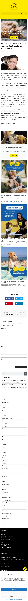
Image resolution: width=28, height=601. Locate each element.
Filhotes (4, 460)
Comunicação (5, 423)
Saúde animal (5, 510)
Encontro (4, 444)
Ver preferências (14, 596)
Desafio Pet (4, 434)
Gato (3, 465)
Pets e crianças (5, 494)
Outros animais (5, 484)
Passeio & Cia (5, 489)
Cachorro (4, 415)
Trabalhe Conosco (5, 541)
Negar (14, 592)
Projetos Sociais (5, 502)
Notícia (3, 479)
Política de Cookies (9, 599)
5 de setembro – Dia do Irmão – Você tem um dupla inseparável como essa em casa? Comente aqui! (13, 195)
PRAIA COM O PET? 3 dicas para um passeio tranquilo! (14, 384)
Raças (3, 505)
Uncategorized (5, 518)
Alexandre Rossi (4, 534)
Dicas (3, 436)
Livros (3, 473)
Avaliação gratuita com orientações (9, 557)
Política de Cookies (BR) (6, 544)
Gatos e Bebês (5, 468)
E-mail (2, 353)
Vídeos (3, 521)
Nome (2, 346)
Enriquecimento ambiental (8, 450)
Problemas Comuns (6, 497)
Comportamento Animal (7, 420)
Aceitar (14, 589)
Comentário (4, 328)
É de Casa (4, 442)
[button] (26, 573)
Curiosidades (5, 426)
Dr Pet (3, 439)
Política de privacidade (17, 599)
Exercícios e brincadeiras (7, 457)
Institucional (5, 471)
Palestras (4, 487)
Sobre (2, 533)
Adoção (3, 407)
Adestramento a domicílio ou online (9, 556)
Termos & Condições (5, 545)
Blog (2, 537)
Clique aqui (14, 37)
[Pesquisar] (25, 373)
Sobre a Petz (3, 549)
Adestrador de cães (6, 397)
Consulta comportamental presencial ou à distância (12, 559)
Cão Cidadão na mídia (7, 418)
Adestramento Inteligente (7, 536)
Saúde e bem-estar (6, 513)
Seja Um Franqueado (5, 539)
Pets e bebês (5, 492)
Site (2, 359)
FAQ (2, 542)
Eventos (4, 455)
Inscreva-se (4, 127)
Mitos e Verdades (6, 476)
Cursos (3, 431)
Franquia (4, 463)
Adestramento (5, 399)
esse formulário (13, 106)
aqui (14, 123)
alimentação (5, 413)
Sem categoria (5, 516)
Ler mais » (2, 203)
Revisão (4, 508)
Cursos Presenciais (5, 566)
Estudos (4, 452)
